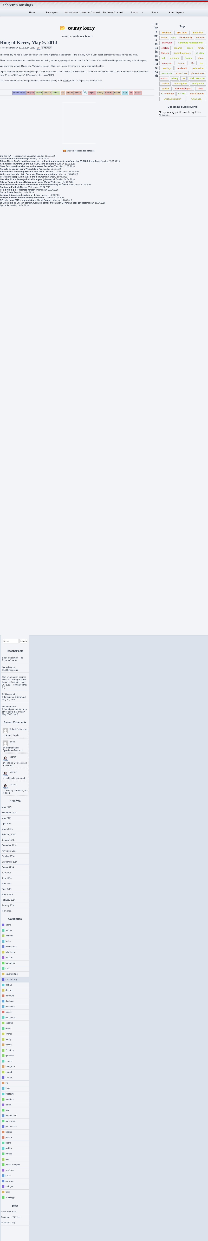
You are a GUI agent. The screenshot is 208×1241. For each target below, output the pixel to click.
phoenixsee (181, 73)
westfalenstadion (172, 98)
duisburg (9, 1001)
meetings (166, 68)
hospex (188, 58)
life (192, 63)
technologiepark (183, 88)
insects (9, 1061)
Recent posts (52, 12)
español (178, 48)
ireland (75, 36)
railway (165, 83)
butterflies (198, 32)
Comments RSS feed (11, 1217)
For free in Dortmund (113, 12)
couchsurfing (186, 37)
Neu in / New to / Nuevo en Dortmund (82, 12)
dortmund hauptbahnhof (190, 42)
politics (9, 1148)
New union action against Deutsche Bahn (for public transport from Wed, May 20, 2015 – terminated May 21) (14, 682)
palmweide (197, 68)
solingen (9, 1186)
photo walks (11, 1126)
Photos (155, 12)
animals (9, 935)
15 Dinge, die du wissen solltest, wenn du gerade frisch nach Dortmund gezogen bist (43, 203)
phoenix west (198, 73)
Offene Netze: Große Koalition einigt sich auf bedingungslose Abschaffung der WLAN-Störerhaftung (50, 161)
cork (173, 37)
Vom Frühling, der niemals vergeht (17, 190)
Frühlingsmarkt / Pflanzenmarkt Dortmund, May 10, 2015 (14, 697)
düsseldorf (10, 1006)
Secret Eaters (6, 192)
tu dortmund (167, 93)
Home (32, 12)
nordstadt (182, 68)
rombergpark (180, 83)
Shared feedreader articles (80, 150)
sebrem (13, 757)
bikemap (166, 32)
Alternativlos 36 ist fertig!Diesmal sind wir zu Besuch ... (28, 171)
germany (174, 58)
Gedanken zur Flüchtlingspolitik (10, 668)
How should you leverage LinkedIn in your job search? (27, 179)
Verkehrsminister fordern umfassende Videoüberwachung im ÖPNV (34, 184)
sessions (10, 1170)
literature (10, 1093)
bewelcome (11, 946)
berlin (8, 941)
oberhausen (11, 1115)
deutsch (200, 37)
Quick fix (4, 205)
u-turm (181, 93)
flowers (165, 53)
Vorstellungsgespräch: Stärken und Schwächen (24, 177)
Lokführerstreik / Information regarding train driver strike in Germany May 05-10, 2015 (14, 710)
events (9, 1034)
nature (8, 1104)
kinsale (9, 1077)
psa (183, 78)
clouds (164, 37)
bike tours (182, 32)
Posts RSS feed (8, 1211)
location (65, 36)
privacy (174, 78)
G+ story (10, 1050)
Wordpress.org (8, 1222)
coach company (105, 55)
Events (134, 12)
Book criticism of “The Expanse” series (12, 659)
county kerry (11, 979)
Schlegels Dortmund (15, 778)
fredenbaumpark (182, 53)
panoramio (166, 73)
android (9, 930)
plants (8, 1143)
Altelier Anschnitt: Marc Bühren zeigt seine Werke (25, 182)
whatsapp (196, 98)
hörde (201, 58)
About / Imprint (175, 12)
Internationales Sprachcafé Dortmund (13, 749)
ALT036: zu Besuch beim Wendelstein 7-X (21, 169)
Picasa (66, 80)
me (201, 63)
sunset (165, 88)
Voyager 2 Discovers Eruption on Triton (20, 195)
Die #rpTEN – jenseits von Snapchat (18, 156)
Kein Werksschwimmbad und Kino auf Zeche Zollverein (28, 164)
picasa (9, 1137)
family (201, 48)
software (9, 1181)
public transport (197, 78)
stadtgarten (198, 83)
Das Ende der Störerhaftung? (14, 158)
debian (9, 984)
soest (8, 1175)
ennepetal (10, 1017)
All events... (164, 115)
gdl (163, 58)
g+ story (200, 53)
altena (8, 925)
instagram (167, 63)
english (165, 48)
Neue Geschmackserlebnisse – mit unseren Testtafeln (27, 166)
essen (190, 48)
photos (164, 78)
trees (200, 88)
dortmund (167, 42)
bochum (9, 957)
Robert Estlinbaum (18, 729)
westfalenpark (197, 93)
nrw (7, 1110)
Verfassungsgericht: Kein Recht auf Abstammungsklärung (29, 174)
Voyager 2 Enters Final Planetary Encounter (22, 197)
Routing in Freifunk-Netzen (13, 187)
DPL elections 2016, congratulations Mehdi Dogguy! (26, 200)
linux (8, 1088)
